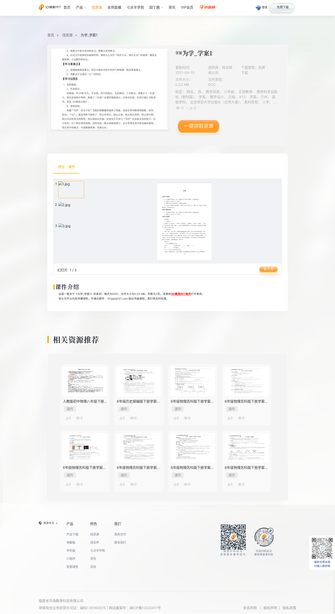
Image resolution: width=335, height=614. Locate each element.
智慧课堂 (72, 567)
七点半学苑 (97, 550)
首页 (50, 35)
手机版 (70, 550)
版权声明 (270, 608)
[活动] (208, 8)
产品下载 (72, 534)
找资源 (67, 35)
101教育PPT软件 (181, 294)
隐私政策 (289, 608)
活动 (93, 567)
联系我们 (120, 542)
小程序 (70, 559)
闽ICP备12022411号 (145, 608)
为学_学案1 (89, 35)
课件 (69, 409)
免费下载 (283, 7)
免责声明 (250, 608)
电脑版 (70, 542)
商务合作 (120, 534)
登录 (264, 7)
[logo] (50, 7)
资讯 (93, 559)
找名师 (94, 542)
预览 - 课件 (66, 167)
